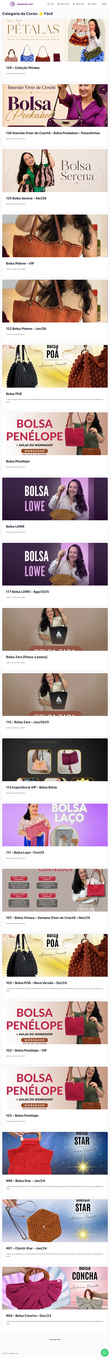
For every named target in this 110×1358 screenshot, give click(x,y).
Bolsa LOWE (15, 526)
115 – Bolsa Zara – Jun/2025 (27, 722)
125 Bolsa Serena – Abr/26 (26, 198)
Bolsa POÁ (14, 394)
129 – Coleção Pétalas (23, 68)
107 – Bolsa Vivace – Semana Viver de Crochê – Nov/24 (48, 918)
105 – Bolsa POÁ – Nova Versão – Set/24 (36, 983)
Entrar (104, 4)
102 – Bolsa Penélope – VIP (26, 1050)
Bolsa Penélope (18, 461)
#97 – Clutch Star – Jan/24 (26, 1248)
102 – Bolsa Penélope (22, 1115)
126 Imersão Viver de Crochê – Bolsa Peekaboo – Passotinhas (53, 133)
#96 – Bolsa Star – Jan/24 (25, 1181)
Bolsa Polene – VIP (20, 263)
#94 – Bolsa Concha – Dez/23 (28, 1316)
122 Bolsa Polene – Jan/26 (26, 329)
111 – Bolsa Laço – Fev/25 (25, 852)
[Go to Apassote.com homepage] (21, 3)
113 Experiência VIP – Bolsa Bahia (31, 787)
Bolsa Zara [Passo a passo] (26, 657)
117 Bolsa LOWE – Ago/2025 (27, 592)
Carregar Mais (55, 1339)
